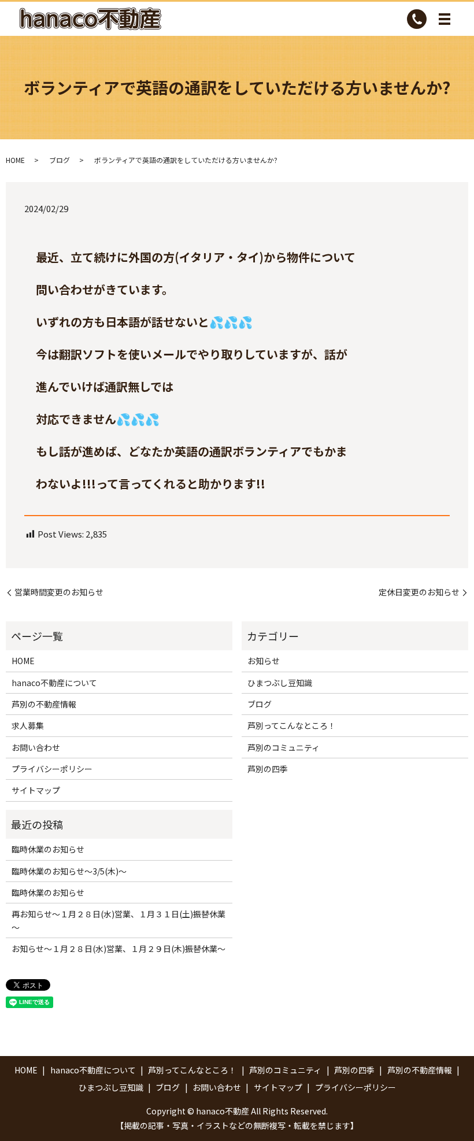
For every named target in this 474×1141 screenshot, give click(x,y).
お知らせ (263, 660)
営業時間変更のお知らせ (58, 592)
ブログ (59, 160)
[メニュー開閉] (444, 19)
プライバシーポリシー (52, 769)
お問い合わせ (36, 747)
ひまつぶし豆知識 (279, 682)
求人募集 (28, 725)
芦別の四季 (267, 769)
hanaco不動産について (54, 682)
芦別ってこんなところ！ (291, 725)
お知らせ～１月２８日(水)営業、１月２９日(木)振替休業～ (118, 948)
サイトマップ (36, 790)
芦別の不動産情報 (44, 704)
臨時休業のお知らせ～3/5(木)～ (69, 871)
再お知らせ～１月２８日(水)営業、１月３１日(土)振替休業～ (118, 920)
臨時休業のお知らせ (48, 849)
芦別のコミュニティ (283, 747)
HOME (15, 160)
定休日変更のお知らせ (419, 592)
